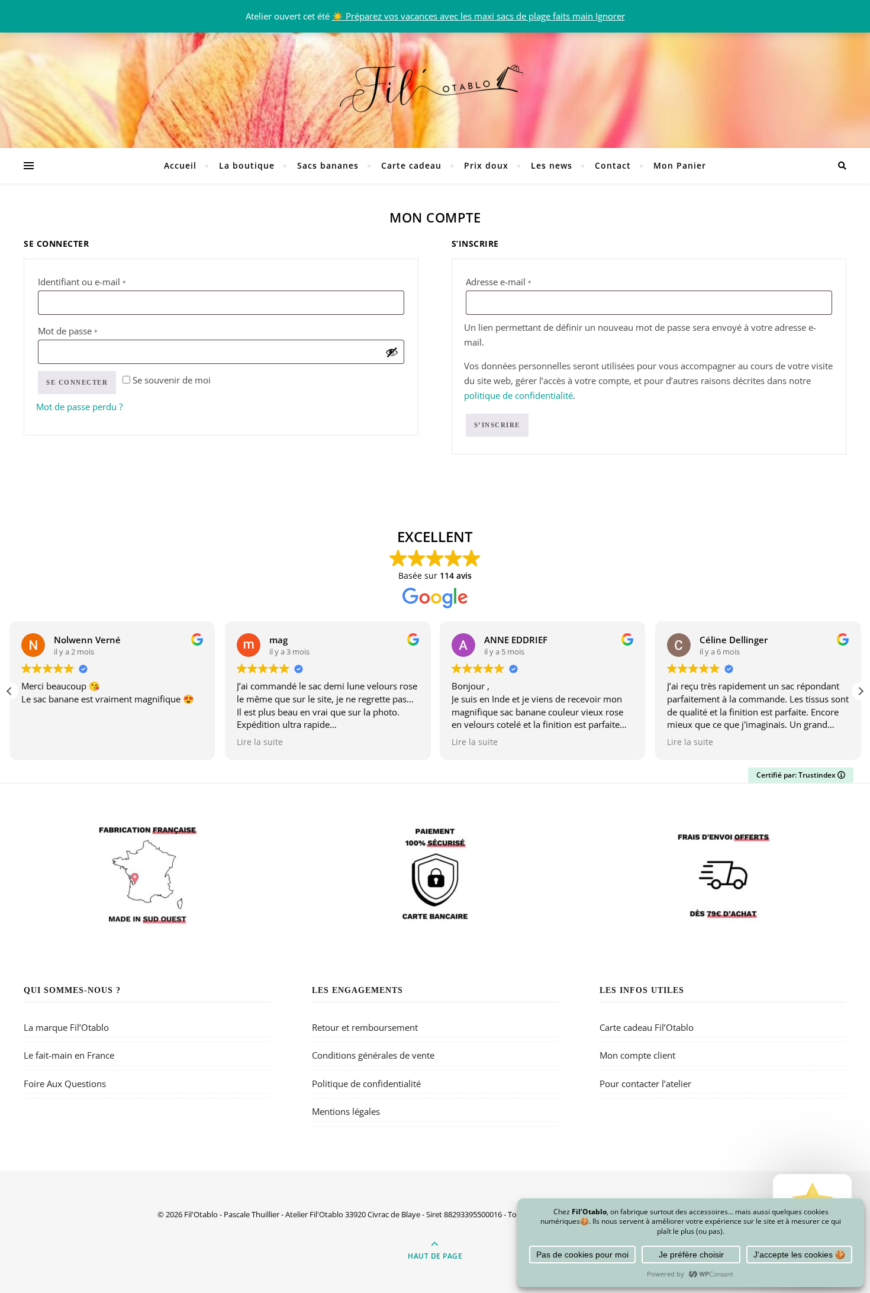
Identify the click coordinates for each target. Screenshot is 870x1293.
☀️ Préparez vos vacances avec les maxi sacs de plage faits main (463, 16)
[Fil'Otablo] (435, 86)
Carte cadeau (411, 165)
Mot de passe (91, 330)
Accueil (180, 165)
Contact (613, 165)
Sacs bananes (328, 165)
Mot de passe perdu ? (79, 406)
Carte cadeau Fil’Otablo (647, 1027)
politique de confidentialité (518, 395)
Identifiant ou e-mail (105, 281)
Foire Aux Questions (65, 1083)
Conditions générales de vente (373, 1055)
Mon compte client (637, 1055)
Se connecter (77, 382)
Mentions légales (346, 1111)
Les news (551, 165)
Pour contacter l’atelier (645, 1083)
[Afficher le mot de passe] (391, 352)
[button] (860, 691)
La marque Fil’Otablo (66, 1027)
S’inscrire (497, 424)
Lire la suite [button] (260, 742)
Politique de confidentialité (366, 1083)
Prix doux (486, 165)
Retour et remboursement (365, 1027)
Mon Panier (679, 165)
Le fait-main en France (69, 1055)
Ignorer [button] (610, 16)
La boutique (247, 165)
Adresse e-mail (522, 281)
